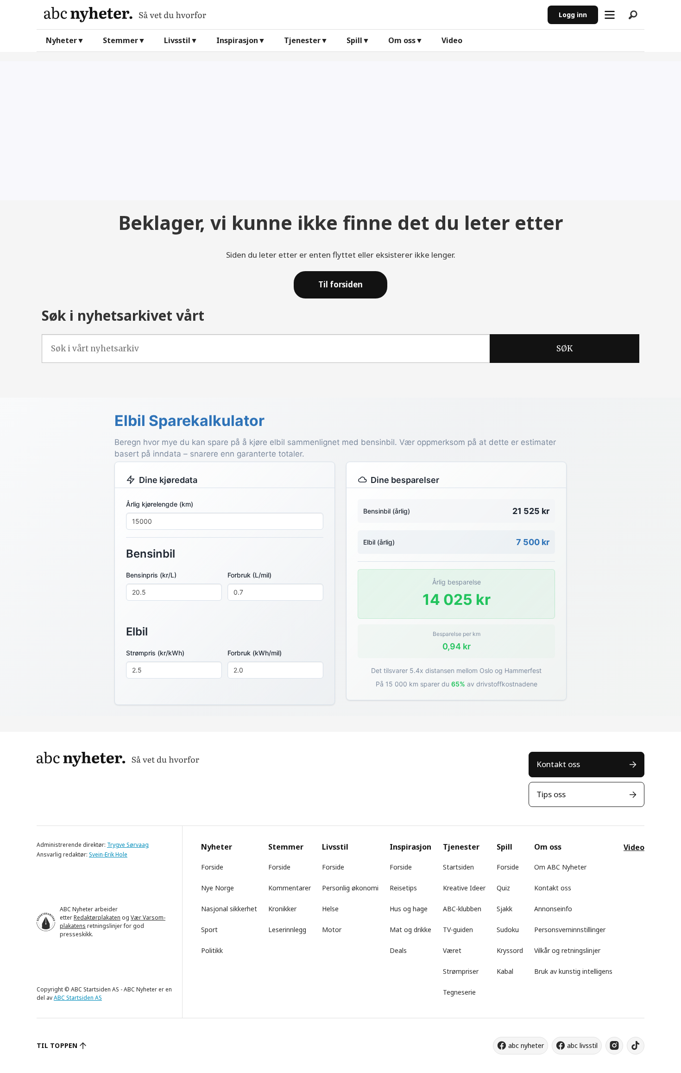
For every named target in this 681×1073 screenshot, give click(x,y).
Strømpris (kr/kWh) (155, 653)
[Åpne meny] (609, 15)
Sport (209, 929)
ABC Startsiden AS (78, 998)
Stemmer (120, 40)
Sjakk (504, 908)
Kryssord (510, 950)
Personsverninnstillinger (569, 929)
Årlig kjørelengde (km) (159, 504)
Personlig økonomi (350, 887)
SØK (564, 348)
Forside (212, 867)
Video (451, 40)
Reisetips (403, 887)
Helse (330, 908)
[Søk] (632, 15)
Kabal (505, 971)
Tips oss (551, 794)
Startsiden (458, 867)
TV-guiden (458, 929)
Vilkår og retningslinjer (567, 950)
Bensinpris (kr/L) (151, 575)
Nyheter (61, 40)
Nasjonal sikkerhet (229, 908)
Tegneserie (459, 992)
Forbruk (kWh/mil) (254, 653)
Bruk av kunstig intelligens (573, 971)
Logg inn (573, 14)
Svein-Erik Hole (108, 854)
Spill (354, 40)
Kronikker (282, 908)
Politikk (212, 950)
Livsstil (177, 40)
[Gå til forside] (292, 14)
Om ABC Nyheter (560, 867)
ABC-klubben (462, 908)
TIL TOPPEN (57, 1045)
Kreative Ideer (464, 887)
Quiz (503, 887)
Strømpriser (461, 971)
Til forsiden (340, 284)
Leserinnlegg (287, 929)
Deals (398, 950)
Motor (331, 929)
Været (452, 950)
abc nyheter (526, 1045)
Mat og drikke (410, 929)
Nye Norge (217, 887)
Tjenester (302, 40)
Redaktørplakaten (97, 917)
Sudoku (508, 929)
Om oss (402, 40)
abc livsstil (582, 1045)
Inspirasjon (237, 40)
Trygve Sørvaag (128, 845)
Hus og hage (409, 908)
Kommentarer (289, 887)
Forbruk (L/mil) (249, 575)
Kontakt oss (558, 764)
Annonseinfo (553, 908)
